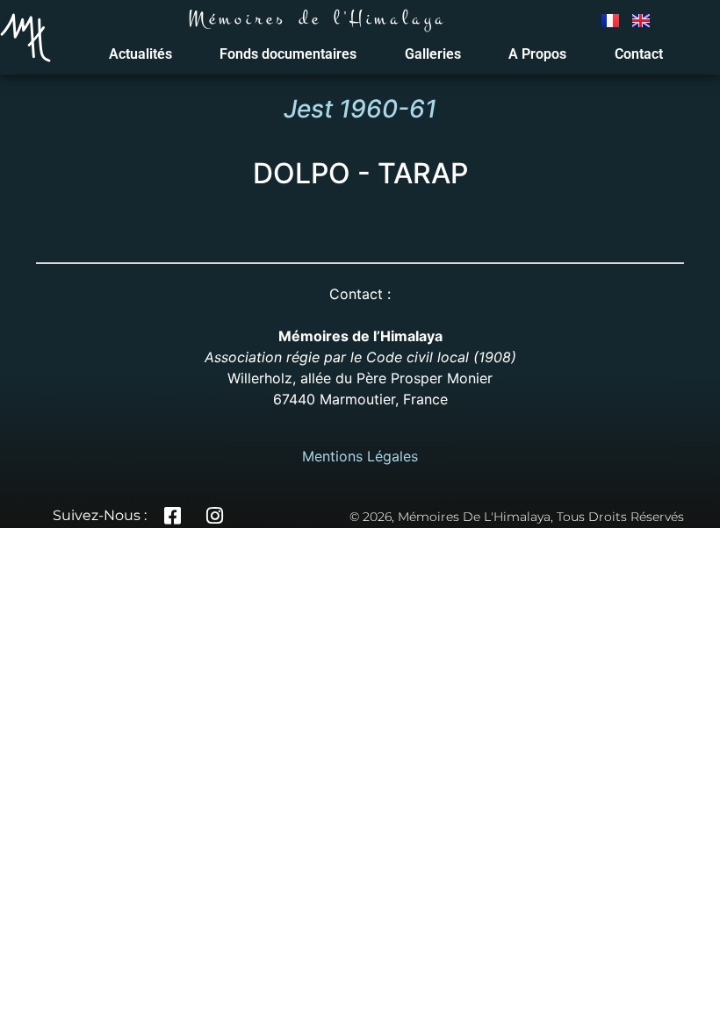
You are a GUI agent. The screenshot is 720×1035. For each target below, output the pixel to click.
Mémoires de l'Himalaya (317, 18)
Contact (639, 54)
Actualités (140, 54)
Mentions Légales (360, 456)
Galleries (433, 54)
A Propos (537, 54)
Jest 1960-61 (360, 109)
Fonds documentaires (288, 54)
